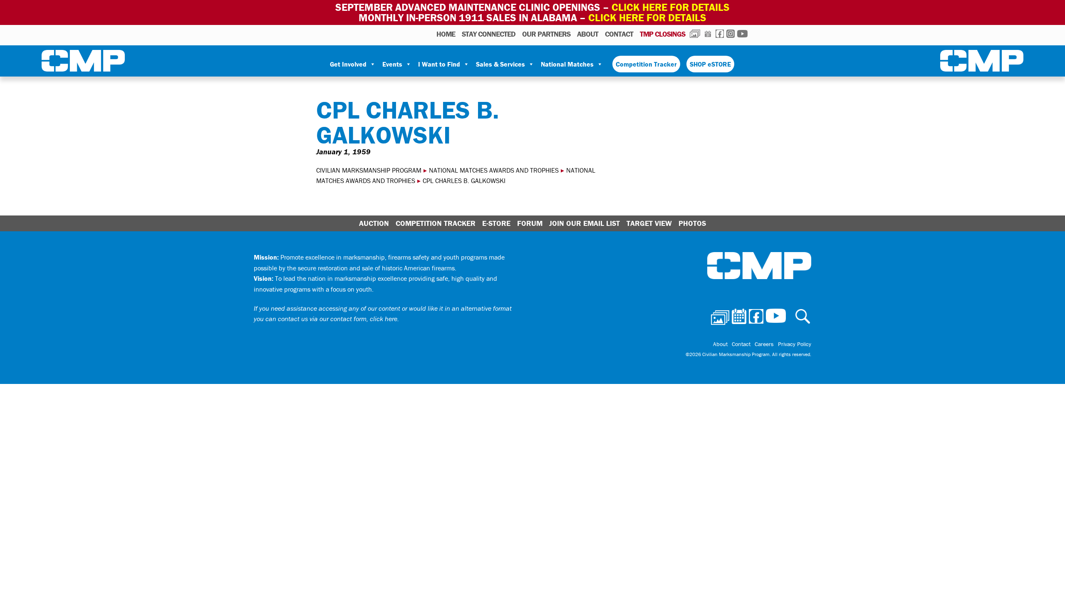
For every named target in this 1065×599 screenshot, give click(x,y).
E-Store (496, 223)
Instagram (730, 33)
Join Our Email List (584, 223)
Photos (695, 33)
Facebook (720, 33)
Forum (529, 223)
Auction (374, 223)
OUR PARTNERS (546, 34)
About (587, 34)
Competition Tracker (646, 64)
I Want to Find (439, 64)
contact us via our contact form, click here (337, 318)
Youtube (742, 33)
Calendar (708, 33)
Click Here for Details (647, 17)
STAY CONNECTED (488, 34)
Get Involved (348, 64)
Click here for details (671, 7)
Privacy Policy (794, 344)
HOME (445, 34)
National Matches (567, 64)
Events (392, 64)
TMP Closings (662, 34)
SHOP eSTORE (710, 64)
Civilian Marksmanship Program (83, 62)
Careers (764, 344)
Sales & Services (500, 64)
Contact (619, 34)
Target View (649, 223)
